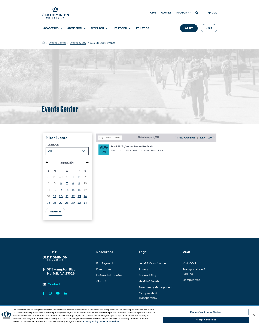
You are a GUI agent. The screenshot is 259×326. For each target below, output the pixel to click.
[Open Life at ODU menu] (129, 28)
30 (79, 202)
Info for (182, 12)
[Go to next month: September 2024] (87, 162)
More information (109, 321)
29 (73, 202)
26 (55, 202)
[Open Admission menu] (84, 28)
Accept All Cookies (206, 319)
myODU (212, 13)
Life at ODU (120, 28)
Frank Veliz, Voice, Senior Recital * (132, 146)
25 (48, 202)
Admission (74, 28)
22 (73, 196)
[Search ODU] (196, 13)
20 (61, 196)
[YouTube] (58, 293)
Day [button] (101, 137)
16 (79, 190)
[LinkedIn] (65, 293)
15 (73, 190)
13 (61, 190)
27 (61, 202)
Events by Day (78, 43)
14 (66, 190)
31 (85, 202)
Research (97, 28)
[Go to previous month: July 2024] (47, 162)
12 (54, 190)
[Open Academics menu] (61, 28)
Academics (51, 28)
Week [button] (109, 137)
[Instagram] (50, 293)
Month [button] (118, 137)
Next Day (206, 137)
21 (66, 196)
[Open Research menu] (106, 28)
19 (54, 196)
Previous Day (186, 137)
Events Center (57, 43)
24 (85, 196)
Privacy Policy (90, 321)
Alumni (166, 12)
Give (153, 12)
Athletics (142, 28)
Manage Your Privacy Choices (206, 312)
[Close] (254, 315)
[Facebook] (44, 293)
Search (55, 211)
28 (67, 202)
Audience (52, 144)
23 (79, 196)
